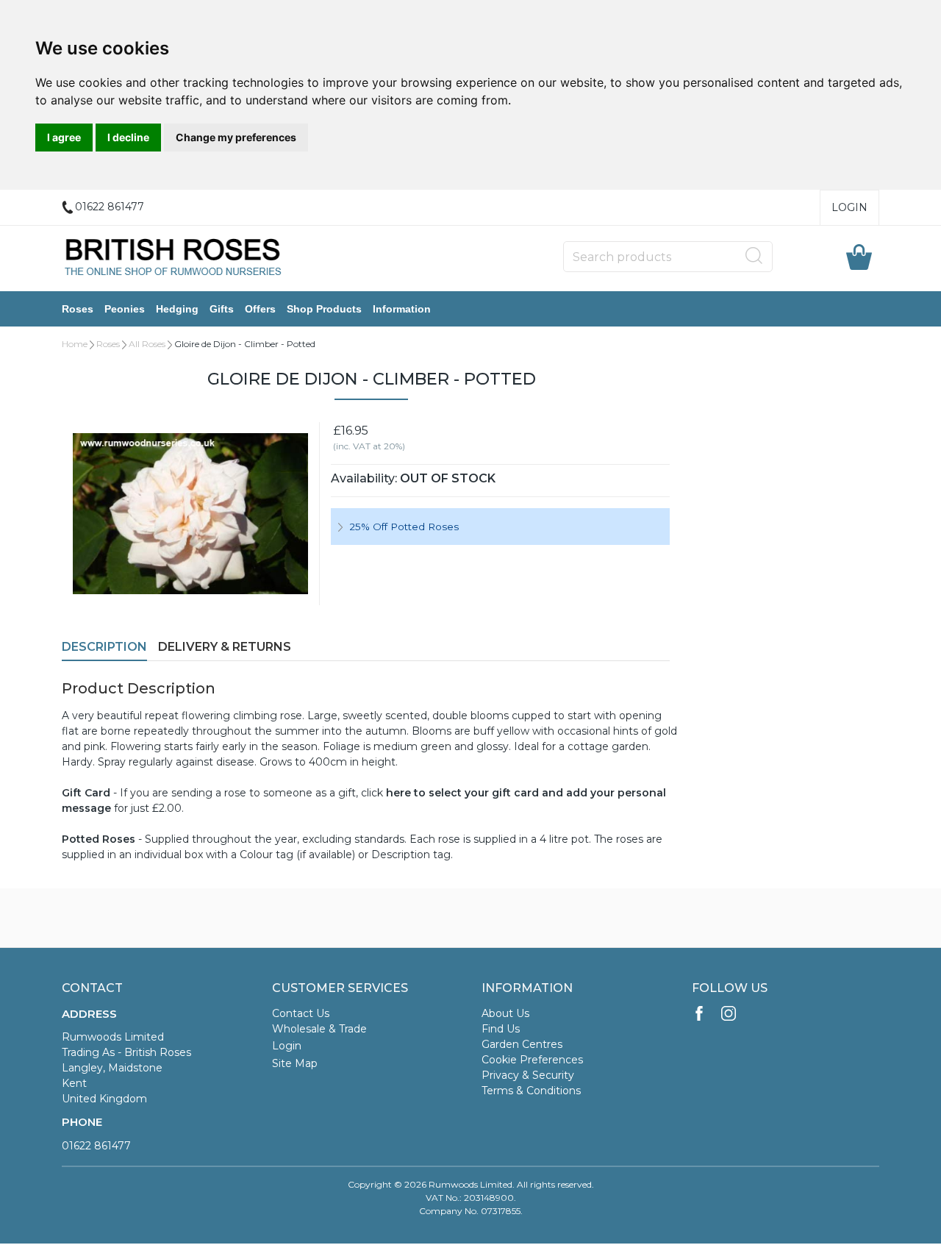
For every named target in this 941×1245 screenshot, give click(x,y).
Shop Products (324, 309)
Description (104, 647)
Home (74, 343)
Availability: (364, 478)
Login (849, 207)
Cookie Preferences (532, 1059)
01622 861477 (96, 1145)
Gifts (222, 309)
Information (402, 309)
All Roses (147, 343)
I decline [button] (128, 137)
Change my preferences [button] (236, 137)
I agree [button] (64, 137)
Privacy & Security (528, 1075)
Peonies (124, 309)
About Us (505, 1013)
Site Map (295, 1063)
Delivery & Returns (224, 647)
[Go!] (754, 256)
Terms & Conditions (531, 1090)
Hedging (177, 309)
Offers (260, 309)
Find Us (501, 1028)
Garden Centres (522, 1044)
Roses (77, 309)
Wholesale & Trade (319, 1028)
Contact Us (300, 1013)
